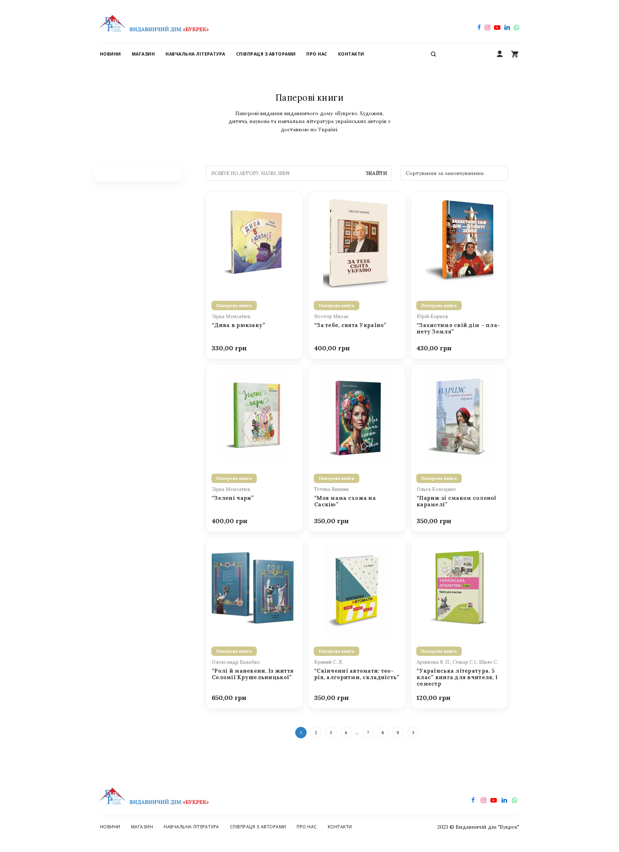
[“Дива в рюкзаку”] (254, 242)
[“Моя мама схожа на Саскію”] (356, 415)
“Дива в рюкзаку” (238, 325)
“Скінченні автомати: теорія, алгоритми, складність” (356, 674)
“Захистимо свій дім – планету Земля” (458, 328)
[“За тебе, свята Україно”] (356, 242)
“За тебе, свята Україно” (350, 325)
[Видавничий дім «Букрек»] (154, 21)
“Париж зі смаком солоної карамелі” (456, 501)
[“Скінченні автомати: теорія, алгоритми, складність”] (356, 588)
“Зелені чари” (233, 498)
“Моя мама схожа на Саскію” (345, 501)
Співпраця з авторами (258, 827)
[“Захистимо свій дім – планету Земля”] (459, 242)
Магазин (142, 827)
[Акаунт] (499, 54)
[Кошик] (514, 54)
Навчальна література (191, 827)
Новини (110, 827)
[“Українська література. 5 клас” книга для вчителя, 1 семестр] (459, 588)
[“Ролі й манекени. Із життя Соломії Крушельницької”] (254, 588)
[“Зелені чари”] (254, 415)
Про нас (307, 827)
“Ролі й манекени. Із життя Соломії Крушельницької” (252, 674)
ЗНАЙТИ (376, 173)
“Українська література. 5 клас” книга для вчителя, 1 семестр (457, 677)
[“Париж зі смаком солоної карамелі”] (459, 415)
